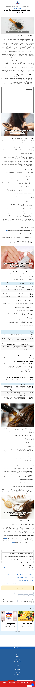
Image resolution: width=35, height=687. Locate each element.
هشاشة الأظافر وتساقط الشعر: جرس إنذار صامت (21, 93)
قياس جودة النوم (17, 676)
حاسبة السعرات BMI (17, 674)
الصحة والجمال (15, 8)
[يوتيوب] (16, 647)
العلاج (13, 593)
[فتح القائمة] (3, 2)
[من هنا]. (13, 542)
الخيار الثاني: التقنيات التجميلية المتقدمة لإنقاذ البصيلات (18, 103)
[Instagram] (19, 647)
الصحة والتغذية (17, 669)
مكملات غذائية (31, 595)
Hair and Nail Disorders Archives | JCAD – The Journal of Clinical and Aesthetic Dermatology (18, 583)
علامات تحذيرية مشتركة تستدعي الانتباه (20, 94)
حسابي (17, 667)
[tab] (17, 551)
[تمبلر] (14, 647)
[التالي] (2, 621)
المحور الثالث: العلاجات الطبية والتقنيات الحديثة (21, 100)
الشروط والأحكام (17, 659)
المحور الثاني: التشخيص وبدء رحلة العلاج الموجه (21, 98)
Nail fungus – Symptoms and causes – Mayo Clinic (25, 577)
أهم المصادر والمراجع (25, 111)
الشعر (16, 593)
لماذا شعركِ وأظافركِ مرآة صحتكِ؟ (23, 91)
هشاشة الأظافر (21, 595)
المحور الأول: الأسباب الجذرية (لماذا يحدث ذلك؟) (21, 96)
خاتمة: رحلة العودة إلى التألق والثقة (23, 107)
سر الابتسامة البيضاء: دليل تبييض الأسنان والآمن (8, 601)
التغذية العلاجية (20, 8)
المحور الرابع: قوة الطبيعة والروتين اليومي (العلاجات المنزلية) (19, 105)
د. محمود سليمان (27, 626)
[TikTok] (17, 647)
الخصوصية (17, 658)
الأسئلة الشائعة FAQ (17, 661)
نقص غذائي (26, 595)
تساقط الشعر (9, 593)
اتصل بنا (17, 656)
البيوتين (23, 593)
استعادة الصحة (31, 593)
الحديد (19, 593)
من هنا (7, 230)
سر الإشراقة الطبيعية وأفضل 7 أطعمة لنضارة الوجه (27, 601)
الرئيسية (17, 653)
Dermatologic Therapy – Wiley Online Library (26, 580)
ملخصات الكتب (17, 672)
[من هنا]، (5, 538)
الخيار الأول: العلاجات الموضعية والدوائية (20, 102)
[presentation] (26, 616)
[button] (29, 93)
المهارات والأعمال (17, 671)
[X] (20, 647)
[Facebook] (22, 647)
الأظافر (26, 593)
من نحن (17, 654)
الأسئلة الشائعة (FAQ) (25, 109)
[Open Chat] (32, 684)
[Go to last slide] (32, 621)
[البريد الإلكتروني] (13, 647)
